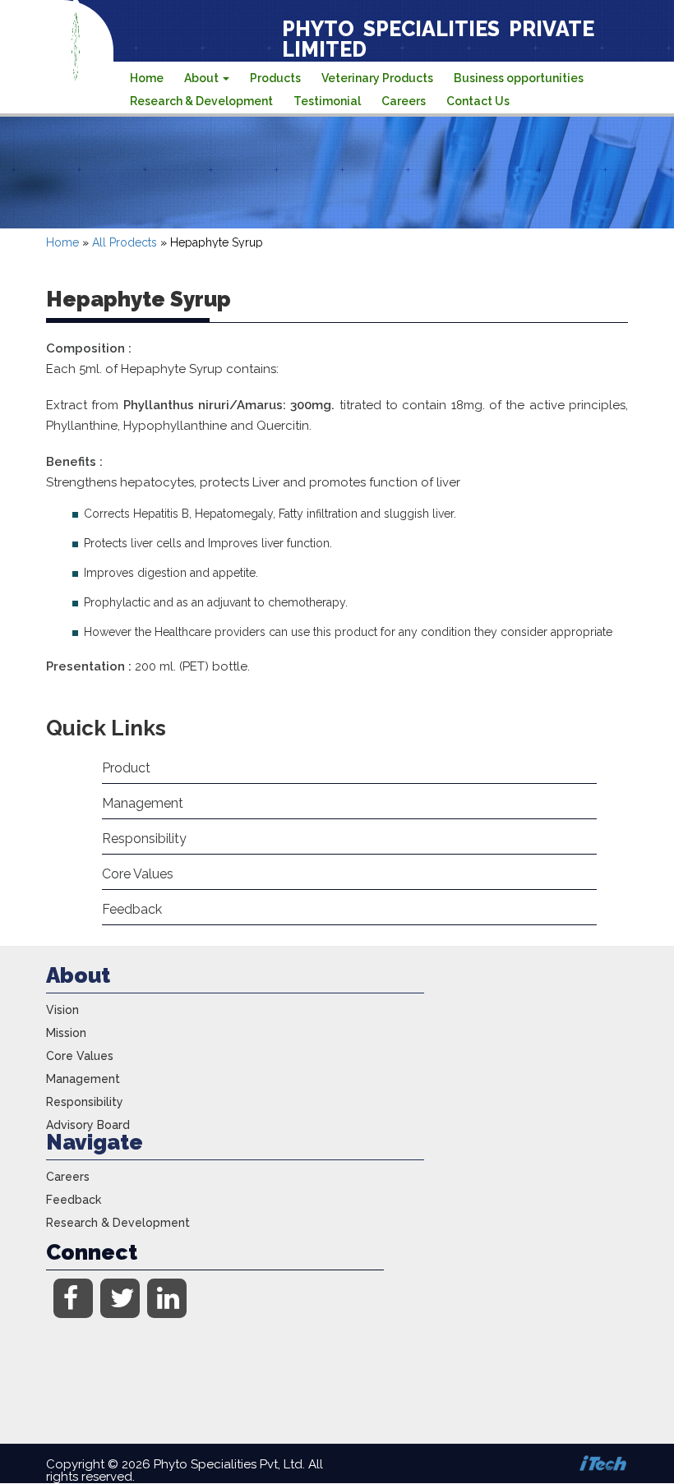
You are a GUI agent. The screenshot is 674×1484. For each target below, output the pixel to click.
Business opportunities (519, 78)
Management (142, 803)
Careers (403, 101)
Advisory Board (88, 1124)
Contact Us (478, 101)
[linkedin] (167, 1298)
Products (275, 78)
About (202, 78)
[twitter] (120, 1298)
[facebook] (73, 1298)
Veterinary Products (377, 78)
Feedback (132, 909)
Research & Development (201, 101)
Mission (66, 1032)
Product (126, 768)
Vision (62, 1009)
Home (147, 78)
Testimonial (327, 101)
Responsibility (144, 838)
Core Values (137, 874)
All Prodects (124, 242)
